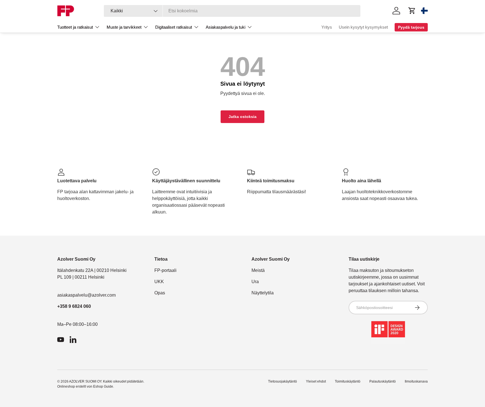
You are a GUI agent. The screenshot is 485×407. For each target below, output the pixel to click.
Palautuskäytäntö (382, 381)
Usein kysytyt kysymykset (363, 27)
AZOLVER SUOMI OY (85, 381)
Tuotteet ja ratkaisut (75, 27)
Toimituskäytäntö (347, 381)
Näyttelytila (262, 292)
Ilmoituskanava (416, 381)
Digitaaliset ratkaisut (173, 27)
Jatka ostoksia (242, 116)
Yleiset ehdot (316, 381)
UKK (159, 281)
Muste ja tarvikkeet (124, 27)
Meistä (258, 270)
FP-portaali (165, 270)
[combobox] (232, 11)
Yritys (326, 27)
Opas (159, 292)
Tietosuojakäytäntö (282, 381)
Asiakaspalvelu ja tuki (225, 27)
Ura (255, 281)
